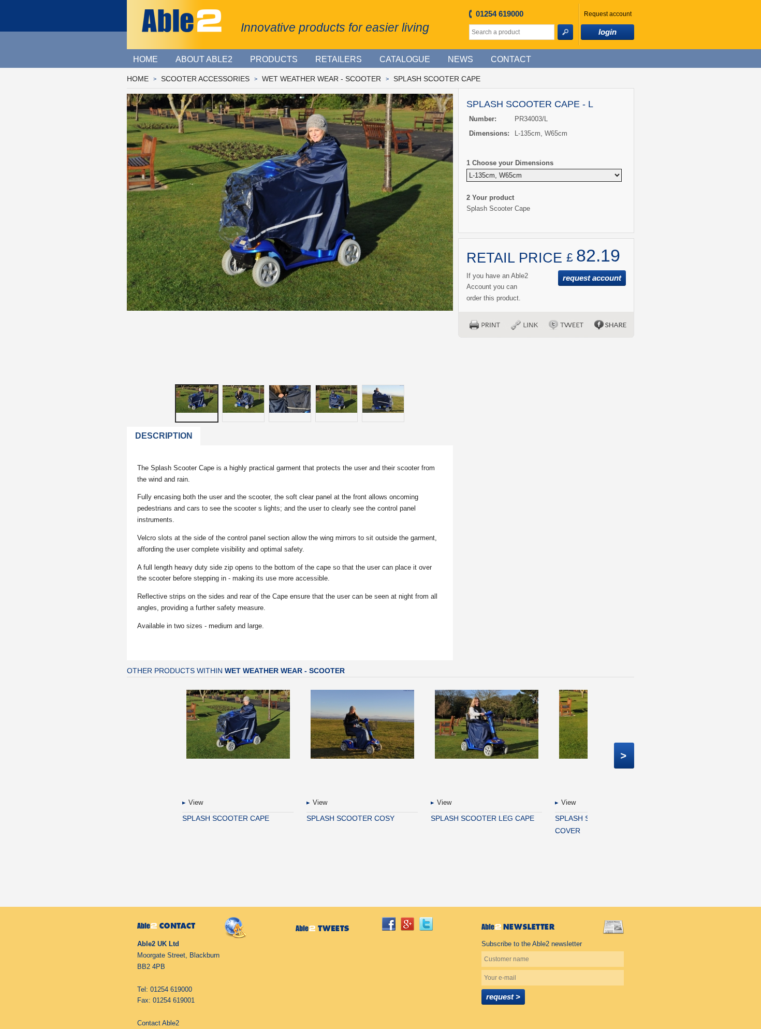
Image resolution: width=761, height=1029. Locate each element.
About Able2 (203, 59)
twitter (426, 924)
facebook (389, 924)
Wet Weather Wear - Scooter (321, 79)
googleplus (407, 924)
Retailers (338, 59)
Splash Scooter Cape (436, 79)
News (460, 59)
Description (164, 435)
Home (145, 59)
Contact (511, 59)
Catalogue (404, 59)
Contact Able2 (158, 1023)
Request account (608, 13)
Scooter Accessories (205, 79)
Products (274, 59)
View (195, 802)
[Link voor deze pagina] (524, 325)
